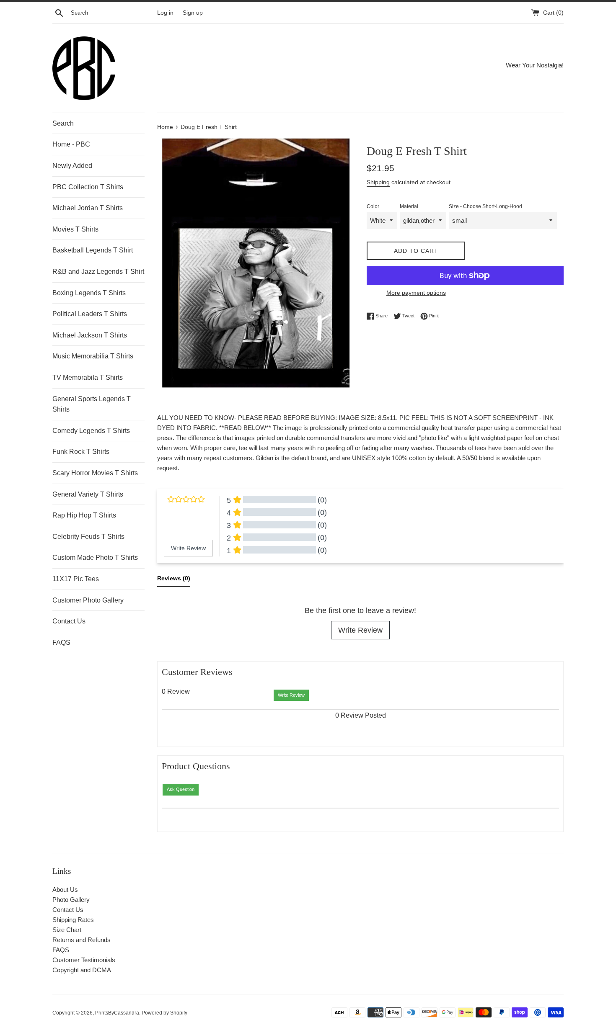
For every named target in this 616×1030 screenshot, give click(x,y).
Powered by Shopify (164, 1013)
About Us (65, 889)
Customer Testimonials (83, 959)
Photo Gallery (71, 899)
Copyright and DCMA (81, 969)
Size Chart (66, 929)
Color (373, 206)
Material (409, 206)
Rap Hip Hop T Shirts (84, 515)
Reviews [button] (173, 578)
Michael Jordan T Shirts (87, 207)
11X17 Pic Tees (75, 578)
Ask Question (180, 789)
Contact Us (68, 621)
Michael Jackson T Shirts (89, 335)
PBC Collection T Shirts (87, 187)
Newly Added (72, 165)
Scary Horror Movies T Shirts (95, 472)
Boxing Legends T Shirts (89, 292)
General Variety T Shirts (87, 494)
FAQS (61, 642)
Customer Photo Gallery (88, 600)
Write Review (360, 630)
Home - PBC (71, 144)
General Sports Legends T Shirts (91, 404)
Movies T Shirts (75, 229)
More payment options (416, 292)
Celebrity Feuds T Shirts (88, 536)
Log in (165, 13)
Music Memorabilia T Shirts (92, 356)
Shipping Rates (73, 919)
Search (63, 123)
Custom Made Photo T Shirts (95, 557)
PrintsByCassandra (117, 1013)
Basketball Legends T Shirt (92, 250)
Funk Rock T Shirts (80, 451)
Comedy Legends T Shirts (91, 430)
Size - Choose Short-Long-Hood (485, 206)
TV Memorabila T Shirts (87, 377)
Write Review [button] (188, 548)
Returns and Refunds (81, 939)
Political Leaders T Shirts (89, 313)
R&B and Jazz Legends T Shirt (98, 271)
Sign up (193, 13)
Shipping (378, 182)
